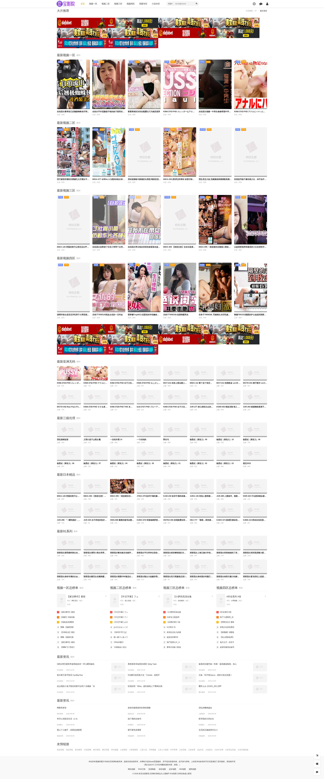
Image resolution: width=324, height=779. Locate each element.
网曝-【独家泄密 (66, 627)
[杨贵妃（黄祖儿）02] (202, 453)
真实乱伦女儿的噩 (172, 632)
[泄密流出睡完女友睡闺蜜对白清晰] (96, 567)
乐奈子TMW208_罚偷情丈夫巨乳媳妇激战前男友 (219, 315)
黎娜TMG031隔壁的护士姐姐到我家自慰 (251, 315)
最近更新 (263, 11)
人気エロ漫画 (163, 750)
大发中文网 (218, 750)
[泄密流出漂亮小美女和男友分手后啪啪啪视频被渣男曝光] (96, 543)
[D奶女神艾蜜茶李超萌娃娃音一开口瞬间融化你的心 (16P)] (118, 667)
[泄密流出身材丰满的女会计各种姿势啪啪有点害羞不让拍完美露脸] (69, 567)
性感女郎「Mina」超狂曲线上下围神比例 (145, 686)
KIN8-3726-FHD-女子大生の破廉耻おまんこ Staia (184, 407)
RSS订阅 (141, 769)
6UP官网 (173, 750)
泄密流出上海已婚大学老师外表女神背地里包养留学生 (212, 553)
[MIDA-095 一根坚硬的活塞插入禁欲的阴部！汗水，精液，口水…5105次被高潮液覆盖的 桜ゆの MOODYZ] (122, 486)
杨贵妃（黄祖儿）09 (198, 439)
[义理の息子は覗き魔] (96, 430)
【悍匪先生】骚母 (225, 622)
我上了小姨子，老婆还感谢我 (69, 730)
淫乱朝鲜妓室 (62, 439)
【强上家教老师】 (225, 637)
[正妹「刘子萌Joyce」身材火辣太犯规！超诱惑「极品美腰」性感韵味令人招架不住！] (260, 678)
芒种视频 (152, 750)
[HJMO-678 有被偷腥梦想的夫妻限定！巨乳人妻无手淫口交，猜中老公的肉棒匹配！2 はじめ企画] (149, 510)
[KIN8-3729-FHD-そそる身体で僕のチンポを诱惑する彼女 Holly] (96, 397)
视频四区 (131, 4)
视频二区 (106, 4)
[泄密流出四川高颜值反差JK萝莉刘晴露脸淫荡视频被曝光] (175, 567)
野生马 (166, 439)
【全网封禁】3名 (172, 622)
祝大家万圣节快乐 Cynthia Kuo (70, 675)
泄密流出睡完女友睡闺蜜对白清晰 (98, 576)
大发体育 (191, 750)
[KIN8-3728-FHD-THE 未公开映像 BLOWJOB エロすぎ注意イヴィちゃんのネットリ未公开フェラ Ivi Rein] (122, 397)
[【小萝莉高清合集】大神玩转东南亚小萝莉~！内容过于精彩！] (167, 600)
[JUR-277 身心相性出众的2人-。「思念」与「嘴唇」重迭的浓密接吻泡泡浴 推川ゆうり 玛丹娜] (202, 397)
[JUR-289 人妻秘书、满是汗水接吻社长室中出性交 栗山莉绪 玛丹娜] (228, 486)
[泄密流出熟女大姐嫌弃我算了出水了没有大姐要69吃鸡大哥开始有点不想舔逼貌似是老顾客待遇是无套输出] (149, 567)
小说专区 (156, 4)
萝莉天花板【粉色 (172, 647)
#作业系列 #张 (234, 596)
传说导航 (69, 750)
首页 (83, 4)
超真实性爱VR (171, 637)
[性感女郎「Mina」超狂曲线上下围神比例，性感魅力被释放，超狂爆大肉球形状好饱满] (189, 689)
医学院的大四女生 (206, 719)
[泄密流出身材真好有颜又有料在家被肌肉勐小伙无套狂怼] (202, 567)
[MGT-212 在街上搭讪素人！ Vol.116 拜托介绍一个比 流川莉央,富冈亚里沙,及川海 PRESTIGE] (175, 373)
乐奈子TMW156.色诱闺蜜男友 (175, 315)
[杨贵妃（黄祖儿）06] (69, 453)
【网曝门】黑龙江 (66, 647)
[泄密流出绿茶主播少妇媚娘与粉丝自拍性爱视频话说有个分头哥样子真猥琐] (228, 567)
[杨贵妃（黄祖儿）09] (202, 430)
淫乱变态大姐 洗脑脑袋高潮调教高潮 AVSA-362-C (220, 179)
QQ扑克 (200, 750)
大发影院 (123, 750)
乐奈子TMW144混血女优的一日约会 (107, 315)
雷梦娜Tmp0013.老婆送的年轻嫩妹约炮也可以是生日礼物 (152, 315)
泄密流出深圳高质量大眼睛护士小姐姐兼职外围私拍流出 (266, 553)
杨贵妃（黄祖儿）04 (118, 463)
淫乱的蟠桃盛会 (205, 708)
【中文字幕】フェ (129, 596)
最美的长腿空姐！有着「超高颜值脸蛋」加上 (218, 664)
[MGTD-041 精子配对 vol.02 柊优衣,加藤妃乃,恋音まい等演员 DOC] (255, 373)
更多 (78, 55)
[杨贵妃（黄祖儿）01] (175, 453)
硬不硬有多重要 (134, 730)
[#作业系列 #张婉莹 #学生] (220, 600)
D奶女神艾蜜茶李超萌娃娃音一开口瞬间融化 (75, 664)
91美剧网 (87, 750)
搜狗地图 (192, 769)
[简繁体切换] (317, 755)
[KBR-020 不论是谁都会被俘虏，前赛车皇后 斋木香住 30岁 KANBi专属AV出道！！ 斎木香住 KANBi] (255, 486)
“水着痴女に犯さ (119, 647)
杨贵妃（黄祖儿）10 (225, 439)
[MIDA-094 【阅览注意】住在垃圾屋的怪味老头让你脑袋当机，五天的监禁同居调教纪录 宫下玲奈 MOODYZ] (96, 486)
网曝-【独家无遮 (66, 637)
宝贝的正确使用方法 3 (208, 730)
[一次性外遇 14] (122, 430)
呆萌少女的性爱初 (225, 627)
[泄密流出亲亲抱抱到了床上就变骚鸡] (228, 543)
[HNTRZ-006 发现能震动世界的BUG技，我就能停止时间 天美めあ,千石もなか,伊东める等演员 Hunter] (175, 510)
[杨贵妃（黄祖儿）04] (122, 453)
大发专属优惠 (243, 750)
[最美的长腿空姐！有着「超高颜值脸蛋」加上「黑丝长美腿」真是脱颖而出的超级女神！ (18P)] (260, 667)
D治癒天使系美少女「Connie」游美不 (144, 675)
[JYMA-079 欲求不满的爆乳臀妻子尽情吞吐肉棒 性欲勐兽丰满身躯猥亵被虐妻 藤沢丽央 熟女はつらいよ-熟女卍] (149, 486)
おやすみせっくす (119, 627)
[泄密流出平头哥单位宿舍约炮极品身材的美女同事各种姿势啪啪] (149, 543)
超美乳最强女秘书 (225, 647)
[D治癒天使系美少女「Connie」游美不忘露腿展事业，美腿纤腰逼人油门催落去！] (189, 678)
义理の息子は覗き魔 (92, 439)
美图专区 (143, 4)
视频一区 (93, 4)
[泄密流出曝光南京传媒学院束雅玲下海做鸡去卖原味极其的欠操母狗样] (122, 543)
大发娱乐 (208, 750)
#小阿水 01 (170, 627)
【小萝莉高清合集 (182, 596)
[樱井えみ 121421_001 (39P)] (260, 689)
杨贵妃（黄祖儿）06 (65, 463)
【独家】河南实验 (66, 617)
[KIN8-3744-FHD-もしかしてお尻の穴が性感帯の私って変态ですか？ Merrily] (149, 373)
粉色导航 (60, 750)
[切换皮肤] (317, 764)
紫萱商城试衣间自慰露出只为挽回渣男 (144, 111)
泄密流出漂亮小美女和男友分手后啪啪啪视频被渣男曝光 (107, 553)
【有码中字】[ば (119, 632)
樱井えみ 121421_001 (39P (210, 686)
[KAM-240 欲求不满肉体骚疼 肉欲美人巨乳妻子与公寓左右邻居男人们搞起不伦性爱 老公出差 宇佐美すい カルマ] (175, 486)
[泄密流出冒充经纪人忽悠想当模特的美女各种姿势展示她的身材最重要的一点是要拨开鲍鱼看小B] (255, 567)
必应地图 (172, 769)
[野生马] (175, 430)
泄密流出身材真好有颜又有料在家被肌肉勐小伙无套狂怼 (213, 576)
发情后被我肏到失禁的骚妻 (139, 708)
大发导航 (182, 750)
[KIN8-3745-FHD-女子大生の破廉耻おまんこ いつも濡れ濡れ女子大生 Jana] (122, 373)
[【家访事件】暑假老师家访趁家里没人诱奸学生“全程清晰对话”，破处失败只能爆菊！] (61, 600)
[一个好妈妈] (149, 430)
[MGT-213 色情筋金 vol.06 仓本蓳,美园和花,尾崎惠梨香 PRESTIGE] (228, 373)
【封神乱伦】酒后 (66, 632)
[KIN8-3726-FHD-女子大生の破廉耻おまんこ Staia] (175, 397)
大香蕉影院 (133, 750)
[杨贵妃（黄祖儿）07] (96, 453)
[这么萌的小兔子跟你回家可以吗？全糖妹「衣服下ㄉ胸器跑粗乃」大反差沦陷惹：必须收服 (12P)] (118, 689)
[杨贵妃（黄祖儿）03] (228, 453)
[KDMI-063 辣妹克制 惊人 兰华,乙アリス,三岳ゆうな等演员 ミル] (228, 397)
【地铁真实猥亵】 (66, 622)
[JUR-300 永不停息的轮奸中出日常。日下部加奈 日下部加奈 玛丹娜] (96, 510)
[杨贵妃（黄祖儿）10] (228, 430)
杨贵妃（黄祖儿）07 (92, 463)
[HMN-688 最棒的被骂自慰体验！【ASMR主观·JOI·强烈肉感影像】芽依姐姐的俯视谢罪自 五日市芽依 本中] (122, 510)
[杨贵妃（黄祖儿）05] (149, 453)
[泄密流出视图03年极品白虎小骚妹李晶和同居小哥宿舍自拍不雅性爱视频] (122, 567)
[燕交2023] (255, 453)
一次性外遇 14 (116, 439)
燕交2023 (247, 463)
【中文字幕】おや (119, 622)
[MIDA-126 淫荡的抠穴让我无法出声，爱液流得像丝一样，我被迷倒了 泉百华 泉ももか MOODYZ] (69, 486)
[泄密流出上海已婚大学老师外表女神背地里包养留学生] (202, 543)
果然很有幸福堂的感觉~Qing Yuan (142, 664)
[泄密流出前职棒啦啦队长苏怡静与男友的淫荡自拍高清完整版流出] (175, 543)
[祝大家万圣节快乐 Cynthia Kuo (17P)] (118, 678)
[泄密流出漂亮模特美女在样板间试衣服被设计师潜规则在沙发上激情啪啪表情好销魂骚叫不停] (69, 543)
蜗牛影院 (96, 750)
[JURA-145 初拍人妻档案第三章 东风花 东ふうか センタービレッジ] (202, 486)
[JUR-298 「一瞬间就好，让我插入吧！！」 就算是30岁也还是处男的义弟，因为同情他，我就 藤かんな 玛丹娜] (69, 510)
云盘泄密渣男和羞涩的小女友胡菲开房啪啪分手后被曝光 (258, 247)
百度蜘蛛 (152, 769)
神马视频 (114, 750)
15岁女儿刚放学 (172, 617)
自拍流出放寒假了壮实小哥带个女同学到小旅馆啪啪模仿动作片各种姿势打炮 (124, 247)
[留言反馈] (260, 3)
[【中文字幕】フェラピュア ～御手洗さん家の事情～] (114, 600)
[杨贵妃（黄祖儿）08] (255, 430)
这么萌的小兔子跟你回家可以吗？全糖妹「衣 (76, 686)
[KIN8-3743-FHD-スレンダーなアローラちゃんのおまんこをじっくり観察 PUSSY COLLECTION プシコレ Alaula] (69, 373)
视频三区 (118, 4)
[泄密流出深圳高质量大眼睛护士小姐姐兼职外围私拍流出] (255, 543)
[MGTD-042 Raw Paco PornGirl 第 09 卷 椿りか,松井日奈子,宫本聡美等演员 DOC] (69, 397)
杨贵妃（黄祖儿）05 (145, 463)
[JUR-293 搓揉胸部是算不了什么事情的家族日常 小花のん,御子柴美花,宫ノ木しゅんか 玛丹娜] (255, 397)
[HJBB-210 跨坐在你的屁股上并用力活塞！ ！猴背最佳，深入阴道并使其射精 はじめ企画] (255, 510)
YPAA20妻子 (117, 642)
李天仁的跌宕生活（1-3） (68, 719)
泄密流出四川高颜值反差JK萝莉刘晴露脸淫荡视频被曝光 (187, 576)
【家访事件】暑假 (76, 596)
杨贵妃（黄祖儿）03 (225, 463)
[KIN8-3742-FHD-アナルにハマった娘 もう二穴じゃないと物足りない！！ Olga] (96, 373)
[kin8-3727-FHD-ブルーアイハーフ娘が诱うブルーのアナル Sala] (149, 397)
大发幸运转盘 (230, 750)
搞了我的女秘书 (134, 719)
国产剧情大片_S (172, 642)
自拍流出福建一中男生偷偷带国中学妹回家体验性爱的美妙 (223, 111)
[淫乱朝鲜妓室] (69, 430)
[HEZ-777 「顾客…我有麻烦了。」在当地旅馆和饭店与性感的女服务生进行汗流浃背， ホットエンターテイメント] (202, 510)
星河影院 (78, 750)
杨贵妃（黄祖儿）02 (198, 463)
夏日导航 (105, 750)
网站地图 (131, 769)
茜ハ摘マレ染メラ (119, 637)
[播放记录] (254, 3)
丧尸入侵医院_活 (225, 617)
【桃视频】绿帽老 (225, 632)
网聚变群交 (61, 708)
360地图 (182, 769)
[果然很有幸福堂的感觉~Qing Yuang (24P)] (189, 667)
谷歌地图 (162, 769)
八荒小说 (143, 750)
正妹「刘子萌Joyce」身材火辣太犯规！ (215, 675)
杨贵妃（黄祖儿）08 (251, 439)
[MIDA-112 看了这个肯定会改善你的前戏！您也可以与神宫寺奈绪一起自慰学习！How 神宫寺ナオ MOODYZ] (202, 373)
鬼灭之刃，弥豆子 (225, 642)
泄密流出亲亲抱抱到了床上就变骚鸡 (231, 553)
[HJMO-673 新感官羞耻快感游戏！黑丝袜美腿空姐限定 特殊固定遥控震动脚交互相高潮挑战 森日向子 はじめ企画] (228, 510)
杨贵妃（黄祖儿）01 (171, 463)
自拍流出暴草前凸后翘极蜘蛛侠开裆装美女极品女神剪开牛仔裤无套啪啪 (87, 111)
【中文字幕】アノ (119, 617)
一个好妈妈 (141, 439)
